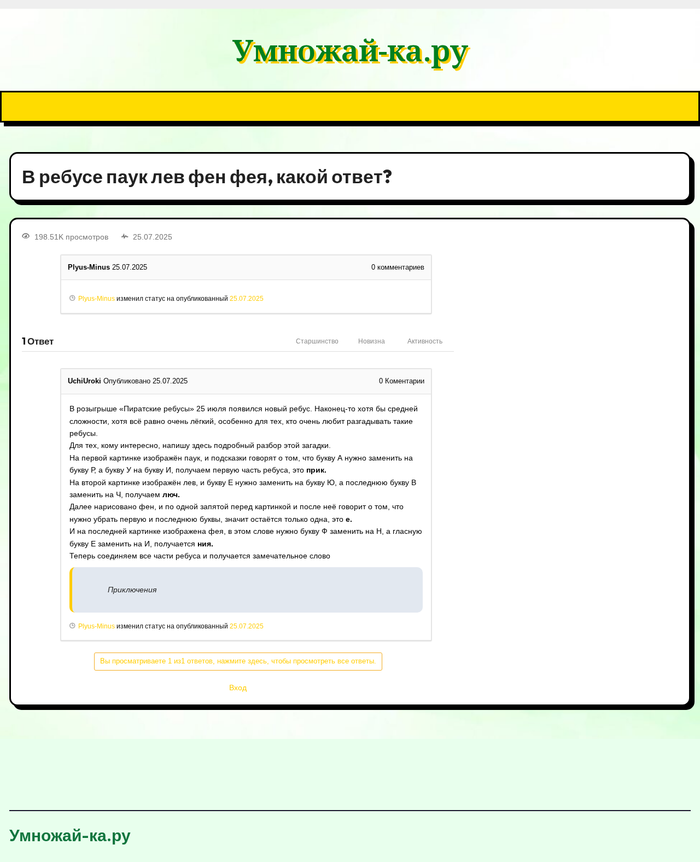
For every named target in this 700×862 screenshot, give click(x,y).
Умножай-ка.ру (350, 49)
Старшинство (317, 341)
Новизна (371, 341)
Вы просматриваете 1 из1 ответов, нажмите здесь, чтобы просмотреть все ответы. (238, 661)
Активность (424, 341)
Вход (238, 687)
